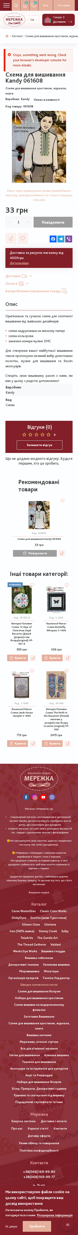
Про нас (17, 1128)
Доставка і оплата (54, 1121)
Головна (7, 36)
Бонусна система (23, 1121)
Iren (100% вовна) (22, 931)
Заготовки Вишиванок (39, 1016)
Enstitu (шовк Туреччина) (49, 917)
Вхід (45, 5)
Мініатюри (51, 971)
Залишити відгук (39, 445)
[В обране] (22, 238)
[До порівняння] (10, 238)
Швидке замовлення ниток (39, 984)
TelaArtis (27, 938)
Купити (20, 658)
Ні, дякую (11, 1226)
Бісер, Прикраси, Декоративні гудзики (39, 1088)
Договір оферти (39, 1136)
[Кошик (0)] (47, 20)
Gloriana (50, 924)
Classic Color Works (53, 911)
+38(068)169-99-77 (39, 1177)
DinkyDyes (19, 917)
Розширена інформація (55, 1215)
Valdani (55, 944)
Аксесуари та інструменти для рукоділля (39, 1068)
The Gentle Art (47, 938)
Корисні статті (38, 1128)
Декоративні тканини (23, 964)
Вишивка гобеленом (39, 958)
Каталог (17, 36)
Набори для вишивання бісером (39, 1082)
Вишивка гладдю (53, 951)
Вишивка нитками (39, 1035)
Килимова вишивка (56, 964)
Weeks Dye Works (25, 951)
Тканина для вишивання (39, 1062)
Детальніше (19, 263)
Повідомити (53, 222)
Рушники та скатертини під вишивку (39, 1095)
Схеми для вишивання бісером (39, 991)
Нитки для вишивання (24, 1055)
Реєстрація (64, 5)
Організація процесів (23, 978)
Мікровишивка (29, 971)
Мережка (39, 1114)
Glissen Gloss (31, 924)
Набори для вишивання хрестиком (39, 998)
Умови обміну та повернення (39, 1143)
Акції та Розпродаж (39, 1075)
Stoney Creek (48, 931)
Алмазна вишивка (56, 1055)
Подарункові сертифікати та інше (39, 1102)
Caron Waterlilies (23, 911)
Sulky (64, 931)
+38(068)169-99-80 (39, 1172)
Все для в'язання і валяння (39, 1048)
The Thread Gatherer (31, 944)
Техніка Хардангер (56, 978)
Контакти (60, 1128)
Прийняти (37, 1226)
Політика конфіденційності (39, 1150)
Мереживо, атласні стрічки (39, 1041)
